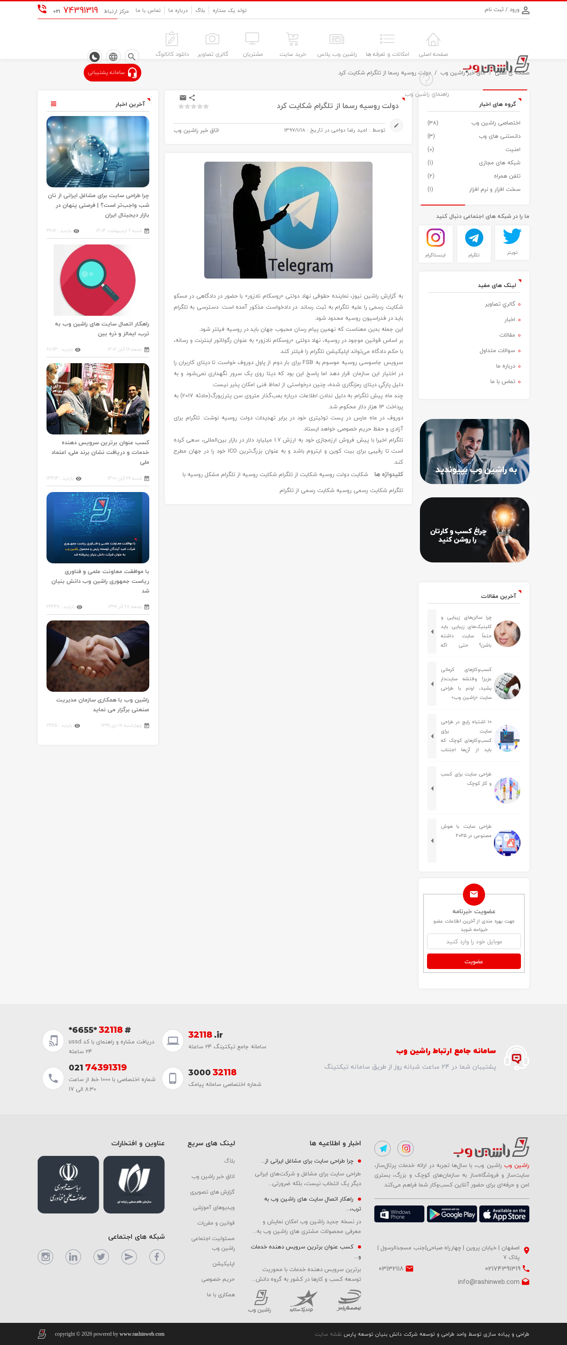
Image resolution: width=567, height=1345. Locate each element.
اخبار (510, 319)
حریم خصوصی (218, 1279)
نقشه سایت (328, 1333)
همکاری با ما (221, 1294)
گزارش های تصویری (212, 1192)
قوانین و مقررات (216, 1223)
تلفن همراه (507, 176)
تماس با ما (148, 10)
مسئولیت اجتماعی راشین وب (213, 1243)
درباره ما (178, 10)
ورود (514, 9)
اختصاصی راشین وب (495, 123)
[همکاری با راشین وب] (474, 451)
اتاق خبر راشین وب (213, 1176)
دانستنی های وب (499, 136)
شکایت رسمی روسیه (361, 490)
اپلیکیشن (224, 1263)
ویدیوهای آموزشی (214, 1207)
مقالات (507, 335)
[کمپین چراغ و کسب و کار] (474, 529)
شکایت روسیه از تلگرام (249, 474)
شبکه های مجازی (499, 162)
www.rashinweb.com (142, 1334)
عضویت (474, 961)
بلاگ (200, 10)
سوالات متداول (497, 350)
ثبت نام (494, 9)
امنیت (512, 149)
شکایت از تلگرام (298, 474)
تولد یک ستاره (230, 10)
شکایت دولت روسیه (343, 474)
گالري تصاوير (500, 304)
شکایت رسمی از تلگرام (307, 490)
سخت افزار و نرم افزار (494, 189)
